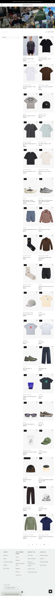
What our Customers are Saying (31, 563)
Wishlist (18, 560)
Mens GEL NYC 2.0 (27, 368)
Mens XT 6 (41, 424)
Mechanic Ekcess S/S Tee (29, 115)
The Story (30, 555)
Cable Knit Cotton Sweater (30, 536)
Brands (5, 565)
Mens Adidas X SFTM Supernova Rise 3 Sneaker (29, 201)
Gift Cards (6, 568)
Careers (42, 558)
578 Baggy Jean (42, 368)
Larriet (40, 312)
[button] (45, 5)
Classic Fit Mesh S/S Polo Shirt (46, 536)
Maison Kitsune (43, 57)
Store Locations (32, 558)
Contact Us (19, 575)
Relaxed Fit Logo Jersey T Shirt (45, 172)
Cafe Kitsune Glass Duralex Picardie (30, 453)
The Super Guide (44, 561)
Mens (5, 558)
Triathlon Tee (42, 314)
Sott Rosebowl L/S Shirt (44, 229)
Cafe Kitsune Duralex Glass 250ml (30, 397)
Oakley (24, 422)
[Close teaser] (22, 592)
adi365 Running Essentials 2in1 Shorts (46, 287)
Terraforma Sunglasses (28, 424)
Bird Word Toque (27, 479)
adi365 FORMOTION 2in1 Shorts (30, 229)
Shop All (11, 29)
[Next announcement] (52, 1)
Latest (5, 29)
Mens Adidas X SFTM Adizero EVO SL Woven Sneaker (46, 201)
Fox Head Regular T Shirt (45, 58)
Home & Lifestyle (8, 561)
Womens (6, 555)
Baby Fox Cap (42, 115)
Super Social (43, 565)
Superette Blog (44, 555)
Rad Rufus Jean (27, 508)
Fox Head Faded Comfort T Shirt (30, 144)
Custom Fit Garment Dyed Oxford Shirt (45, 258)
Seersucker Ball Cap (28, 314)
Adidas (24, 57)
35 (44, 544)
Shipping (18, 568)
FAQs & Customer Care (20, 564)
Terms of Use (31, 568)
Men (2, 29)
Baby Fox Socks (27, 257)
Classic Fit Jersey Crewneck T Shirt (46, 87)
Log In (17, 557)
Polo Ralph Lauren (44, 169)
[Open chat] (50, 591)
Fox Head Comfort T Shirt (29, 86)
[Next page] (48, 544)
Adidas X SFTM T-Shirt (28, 58)
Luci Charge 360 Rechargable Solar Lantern (46, 480)
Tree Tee (41, 396)
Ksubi (24, 114)
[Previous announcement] (2, 1)
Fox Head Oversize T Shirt (29, 171)
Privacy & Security (32, 572)
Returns (18, 571)
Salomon (41, 422)
